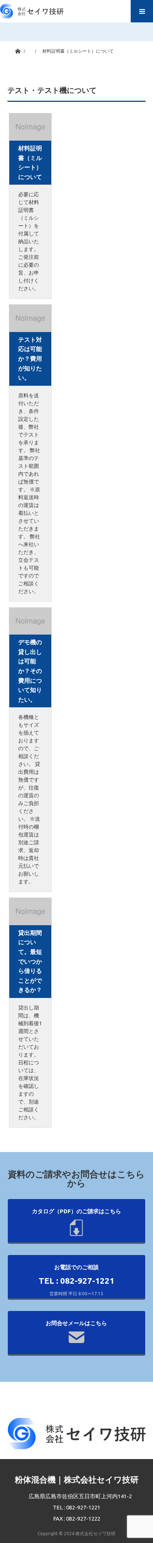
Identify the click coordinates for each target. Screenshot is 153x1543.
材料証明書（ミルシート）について (30, 162)
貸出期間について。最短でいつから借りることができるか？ (30, 961)
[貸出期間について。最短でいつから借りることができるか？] (30, 911)
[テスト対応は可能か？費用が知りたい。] (30, 318)
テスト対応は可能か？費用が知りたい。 (30, 358)
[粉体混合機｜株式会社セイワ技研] (32, 9)
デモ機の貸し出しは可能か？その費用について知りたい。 (30, 671)
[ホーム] (17, 49)
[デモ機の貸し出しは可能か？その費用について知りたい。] (30, 621)
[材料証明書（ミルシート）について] (30, 127)
